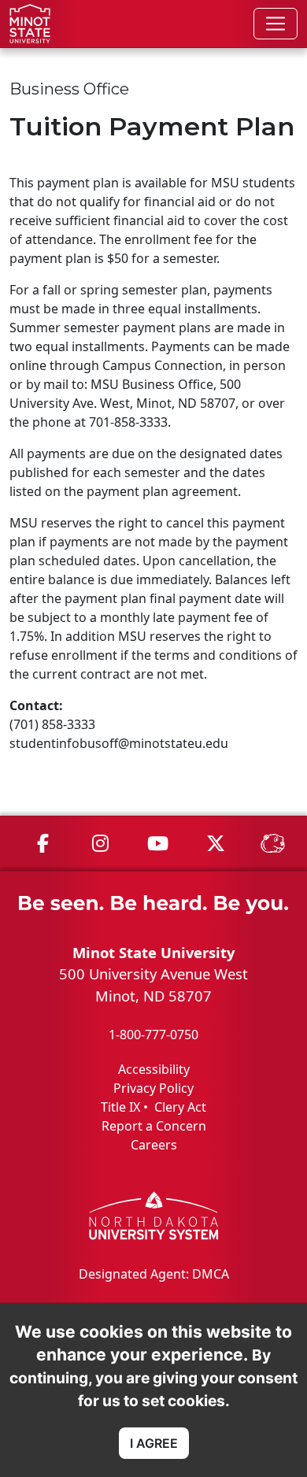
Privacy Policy (153, 1088)
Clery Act (180, 1107)
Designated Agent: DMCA (154, 1274)
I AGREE (154, 1443)
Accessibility (154, 1069)
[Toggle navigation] (275, 23)
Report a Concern (154, 1126)
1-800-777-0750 (153, 1034)
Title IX (120, 1107)
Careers (154, 1144)
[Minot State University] (29, 23)
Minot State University (153, 952)
